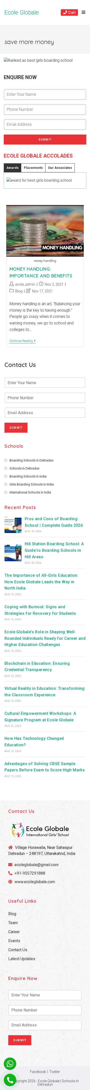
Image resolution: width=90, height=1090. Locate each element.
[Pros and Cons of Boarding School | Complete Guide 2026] (13, 524)
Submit (45, 139)
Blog (18, 291)
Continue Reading (23, 341)
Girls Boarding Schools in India (32, 484)
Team (13, 922)
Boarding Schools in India (28, 476)
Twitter (54, 1072)
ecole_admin (25, 284)
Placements (33, 168)
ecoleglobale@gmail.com (36, 864)
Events (14, 940)
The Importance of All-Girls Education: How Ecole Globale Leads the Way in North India (41, 582)
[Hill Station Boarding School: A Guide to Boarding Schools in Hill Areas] (13, 552)
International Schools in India (30, 492)
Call (71, 12)
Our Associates (60, 168)
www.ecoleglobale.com (34, 881)
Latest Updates (21, 958)
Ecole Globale (21, 12)
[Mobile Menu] (82, 12)
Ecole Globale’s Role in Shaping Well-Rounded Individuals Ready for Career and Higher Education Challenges (45, 638)
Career (14, 931)
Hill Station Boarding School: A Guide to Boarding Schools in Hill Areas (54, 550)
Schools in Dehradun (25, 468)
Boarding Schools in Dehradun (32, 460)
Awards (12, 168)
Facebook (38, 1072)
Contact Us (17, 949)
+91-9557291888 (29, 873)
